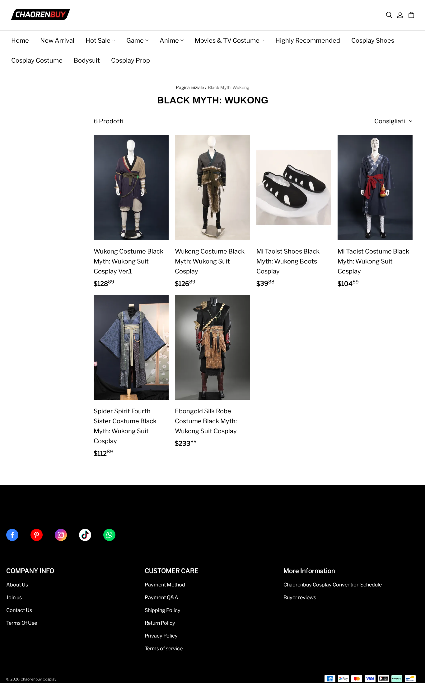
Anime (169, 40)
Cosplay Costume (37, 60)
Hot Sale (98, 40)
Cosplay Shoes (372, 40)
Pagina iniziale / (191, 87)
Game (135, 40)
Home (20, 40)
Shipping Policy (162, 610)
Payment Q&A (161, 597)
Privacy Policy (161, 636)
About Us (17, 584)
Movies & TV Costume (227, 40)
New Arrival (57, 40)
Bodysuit (87, 60)
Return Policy (160, 623)
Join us (14, 597)
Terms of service (164, 648)
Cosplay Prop (130, 60)
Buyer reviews (299, 597)
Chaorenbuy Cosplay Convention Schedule (332, 584)
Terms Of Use (21, 623)
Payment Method (165, 584)
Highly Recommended (307, 40)
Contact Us (19, 610)
